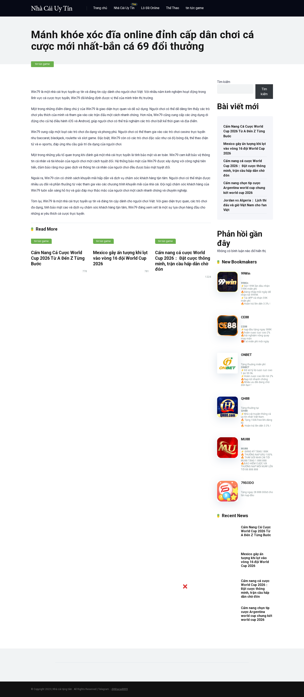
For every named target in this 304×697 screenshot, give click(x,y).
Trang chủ (100, 8)
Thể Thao (172, 8)
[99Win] (227, 291)
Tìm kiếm (223, 82)
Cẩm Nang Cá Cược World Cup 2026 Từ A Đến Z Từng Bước (58, 258)
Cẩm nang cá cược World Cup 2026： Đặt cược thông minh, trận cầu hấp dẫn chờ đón (182, 261)
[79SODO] (227, 500)
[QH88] (227, 416)
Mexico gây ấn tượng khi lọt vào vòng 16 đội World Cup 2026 (120, 258)
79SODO (247, 483)
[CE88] (227, 335)
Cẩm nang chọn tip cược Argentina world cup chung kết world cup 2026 (244, 187)
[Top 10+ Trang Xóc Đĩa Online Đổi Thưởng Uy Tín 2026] (51, 6)
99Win (245, 273)
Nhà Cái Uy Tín (124, 8)
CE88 (245, 317)
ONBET (246, 355)
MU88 (245, 439)
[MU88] (227, 457)
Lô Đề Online (150, 8)
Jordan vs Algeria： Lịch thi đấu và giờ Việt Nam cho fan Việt (245, 205)
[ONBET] (227, 372)
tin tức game (195, 8)
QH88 (245, 399)
